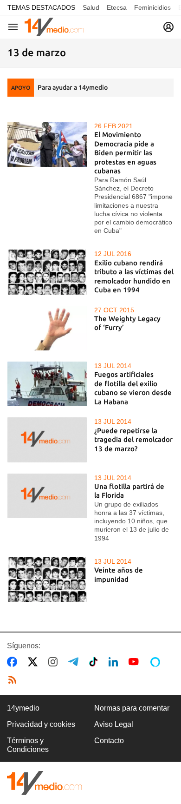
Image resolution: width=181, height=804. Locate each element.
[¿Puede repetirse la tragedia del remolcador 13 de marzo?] (47, 439)
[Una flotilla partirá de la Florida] (47, 496)
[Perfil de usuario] (168, 27)
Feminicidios (152, 7)
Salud (91, 7)
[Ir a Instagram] (54, 661)
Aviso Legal (113, 724)
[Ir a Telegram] (75, 661)
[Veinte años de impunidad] (47, 579)
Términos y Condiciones (28, 745)
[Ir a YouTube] (135, 661)
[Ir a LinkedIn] (115, 661)
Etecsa (117, 7)
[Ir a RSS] (14, 679)
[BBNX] (44, 783)
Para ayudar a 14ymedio (73, 87)
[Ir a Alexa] (156, 661)
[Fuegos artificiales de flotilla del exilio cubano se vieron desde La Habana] (47, 384)
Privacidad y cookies (41, 724)
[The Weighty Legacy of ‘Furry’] (47, 328)
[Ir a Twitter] (34, 661)
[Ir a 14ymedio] (54, 27)
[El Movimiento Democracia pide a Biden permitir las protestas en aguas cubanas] (47, 144)
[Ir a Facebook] (14, 661)
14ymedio (23, 708)
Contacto (109, 741)
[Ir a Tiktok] (95, 661)
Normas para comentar (131, 708)
